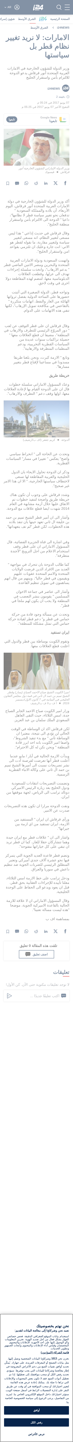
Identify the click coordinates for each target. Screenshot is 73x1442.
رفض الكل (36, 1422)
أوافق (36, 1410)
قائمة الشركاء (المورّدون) (55, 1352)
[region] (36, 1378)
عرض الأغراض (36, 1434)
